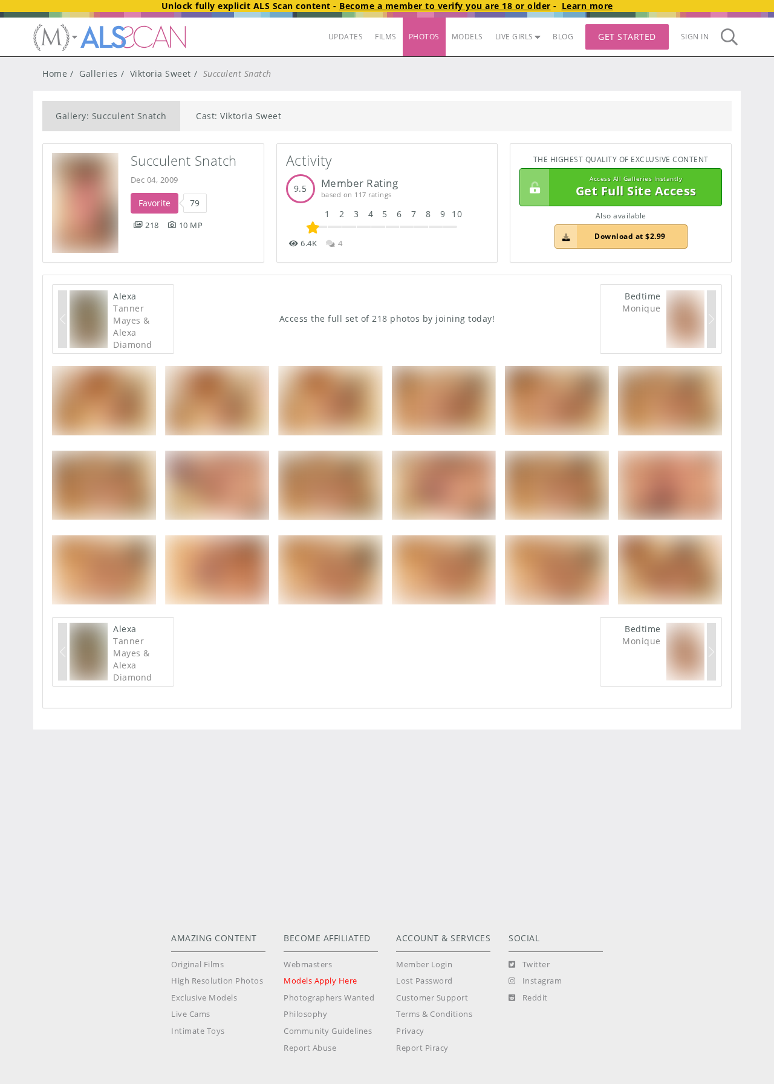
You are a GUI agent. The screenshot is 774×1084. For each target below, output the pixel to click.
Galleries (98, 73)
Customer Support (432, 998)
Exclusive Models (204, 998)
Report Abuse (310, 1048)
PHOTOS (424, 36)
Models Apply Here (320, 981)
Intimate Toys (198, 1031)
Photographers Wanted (329, 998)
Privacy (410, 1031)
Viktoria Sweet (160, 73)
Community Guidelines (328, 1031)
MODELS (467, 36)
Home (54, 73)
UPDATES (345, 36)
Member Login (424, 964)
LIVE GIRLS (514, 36)
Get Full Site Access (636, 187)
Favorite (154, 203)
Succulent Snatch (184, 160)
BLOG (563, 36)
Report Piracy (422, 1048)
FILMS (386, 36)
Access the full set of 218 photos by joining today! (387, 318)
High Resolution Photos (217, 981)
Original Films (197, 964)
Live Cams (190, 1014)
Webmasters (308, 964)
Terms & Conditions (434, 1014)
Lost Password (424, 981)
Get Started (627, 36)
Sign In (695, 36)
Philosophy (305, 1014)
